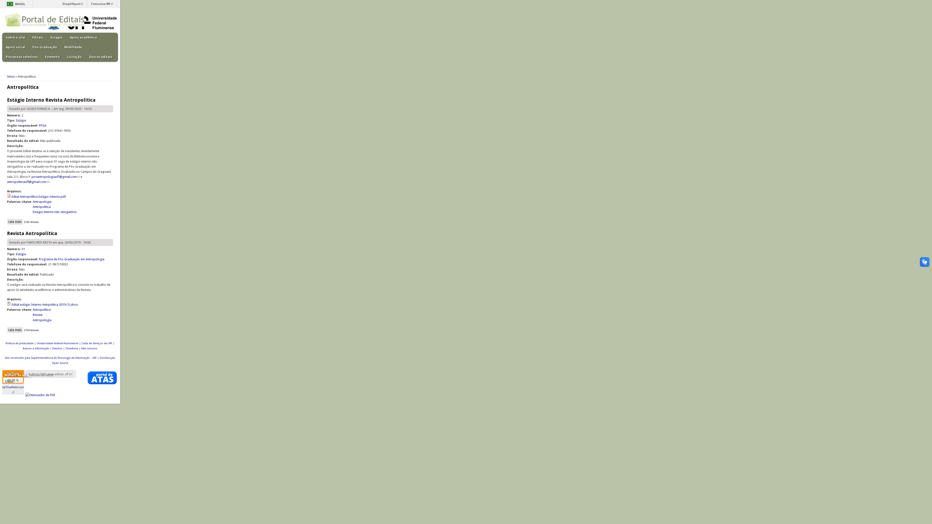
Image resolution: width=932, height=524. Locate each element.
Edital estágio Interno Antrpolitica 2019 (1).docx (45, 304)
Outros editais (100, 57)
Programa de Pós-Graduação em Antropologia (71, 259)
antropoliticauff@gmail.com (28, 182)
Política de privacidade (19, 343)
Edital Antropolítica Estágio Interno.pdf (39, 196)
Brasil (20, 4)
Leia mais (15, 222)
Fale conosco (89, 348)
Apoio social (15, 47)
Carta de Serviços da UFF (97, 343)
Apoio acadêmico (83, 37)
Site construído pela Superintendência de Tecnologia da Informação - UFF (51, 358)
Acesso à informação (36, 348)
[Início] (44, 25)
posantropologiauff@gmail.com (56, 177)
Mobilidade (73, 47)
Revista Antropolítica (32, 233)
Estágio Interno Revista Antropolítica (51, 100)
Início (11, 76)
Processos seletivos (22, 57)
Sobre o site (15, 37)
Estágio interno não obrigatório (55, 212)
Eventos (57, 348)
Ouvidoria (72, 348)
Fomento (52, 57)
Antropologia (42, 202)
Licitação (74, 57)
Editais (37, 37)
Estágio (56, 37)
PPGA (42, 125)
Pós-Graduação (45, 47)
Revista (37, 315)
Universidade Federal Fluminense (57, 343)
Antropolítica (42, 207)
